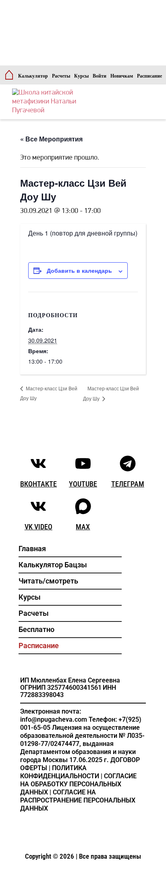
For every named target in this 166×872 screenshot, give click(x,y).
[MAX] (83, 506)
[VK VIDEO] (38, 506)
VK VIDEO (38, 526)
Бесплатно (36, 629)
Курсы (81, 76)
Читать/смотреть (48, 581)
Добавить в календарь (79, 270)
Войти (99, 76)
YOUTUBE (83, 484)
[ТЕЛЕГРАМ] (128, 463)
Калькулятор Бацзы (53, 564)
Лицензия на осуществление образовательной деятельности (80, 731)
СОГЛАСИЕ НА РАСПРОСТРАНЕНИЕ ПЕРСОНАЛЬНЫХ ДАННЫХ (77, 800)
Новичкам (121, 76)
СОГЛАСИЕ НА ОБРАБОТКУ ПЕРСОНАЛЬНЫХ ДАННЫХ (78, 784)
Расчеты (61, 76)
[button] (70, 581)
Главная (32, 548)
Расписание (149, 76)
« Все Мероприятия (51, 138)
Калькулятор (33, 76)
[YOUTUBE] (83, 463)
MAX (83, 526)
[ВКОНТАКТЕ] (38, 463)
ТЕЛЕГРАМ (127, 484)
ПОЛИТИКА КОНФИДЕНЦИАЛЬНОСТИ (59, 772)
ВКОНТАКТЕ (38, 484)
